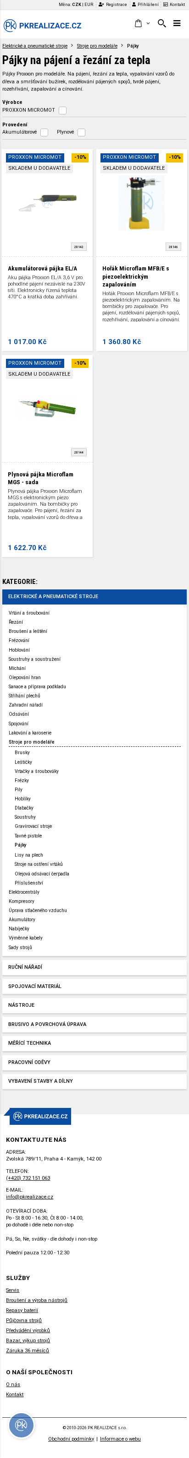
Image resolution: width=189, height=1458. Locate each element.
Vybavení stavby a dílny (40, 1081)
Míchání (17, 668)
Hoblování (19, 650)
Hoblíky (23, 798)
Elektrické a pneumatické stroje (34, 46)
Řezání (16, 622)
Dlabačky (24, 807)
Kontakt (177, 4)
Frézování (19, 640)
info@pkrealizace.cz (29, 1197)
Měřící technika (29, 1043)
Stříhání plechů (24, 695)
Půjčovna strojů (24, 1320)
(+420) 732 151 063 (28, 1178)
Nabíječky (19, 928)
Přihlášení (148, 4)
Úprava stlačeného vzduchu (38, 910)
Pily (18, 789)
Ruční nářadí (25, 967)
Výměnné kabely (26, 937)
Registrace (116, 4)
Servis (12, 1290)
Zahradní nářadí (26, 704)
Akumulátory (22, 919)
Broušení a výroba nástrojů (36, 1300)
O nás (13, 1385)
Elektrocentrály (24, 892)
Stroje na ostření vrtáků (39, 864)
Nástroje (21, 1005)
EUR (88, 4)
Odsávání (19, 714)
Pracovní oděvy (29, 1062)
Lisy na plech (29, 855)
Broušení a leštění (28, 631)
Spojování (18, 723)
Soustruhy (25, 817)
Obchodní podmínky (71, 1439)
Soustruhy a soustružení (35, 659)
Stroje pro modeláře (97, 46)
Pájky (21, 845)
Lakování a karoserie (30, 732)
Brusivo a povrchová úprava (47, 1024)
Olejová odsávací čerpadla (42, 873)
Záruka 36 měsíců (27, 1351)
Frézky (22, 780)
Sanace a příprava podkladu (37, 686)
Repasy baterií (22, 1310)
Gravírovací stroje (33, 826)
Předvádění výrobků (28, 1331)
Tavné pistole (28, 835)
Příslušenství (29, 883)
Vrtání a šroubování (29, 613)
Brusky (22, 752)
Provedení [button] (14, 124)
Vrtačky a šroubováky (37, 771)
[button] (142, 23)
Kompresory (21, 901)
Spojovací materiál (34, 986)
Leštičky (23, 762)
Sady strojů (20, 947)
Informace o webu (120, 1439)
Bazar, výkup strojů (28, 1341)
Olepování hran (25, 677)
